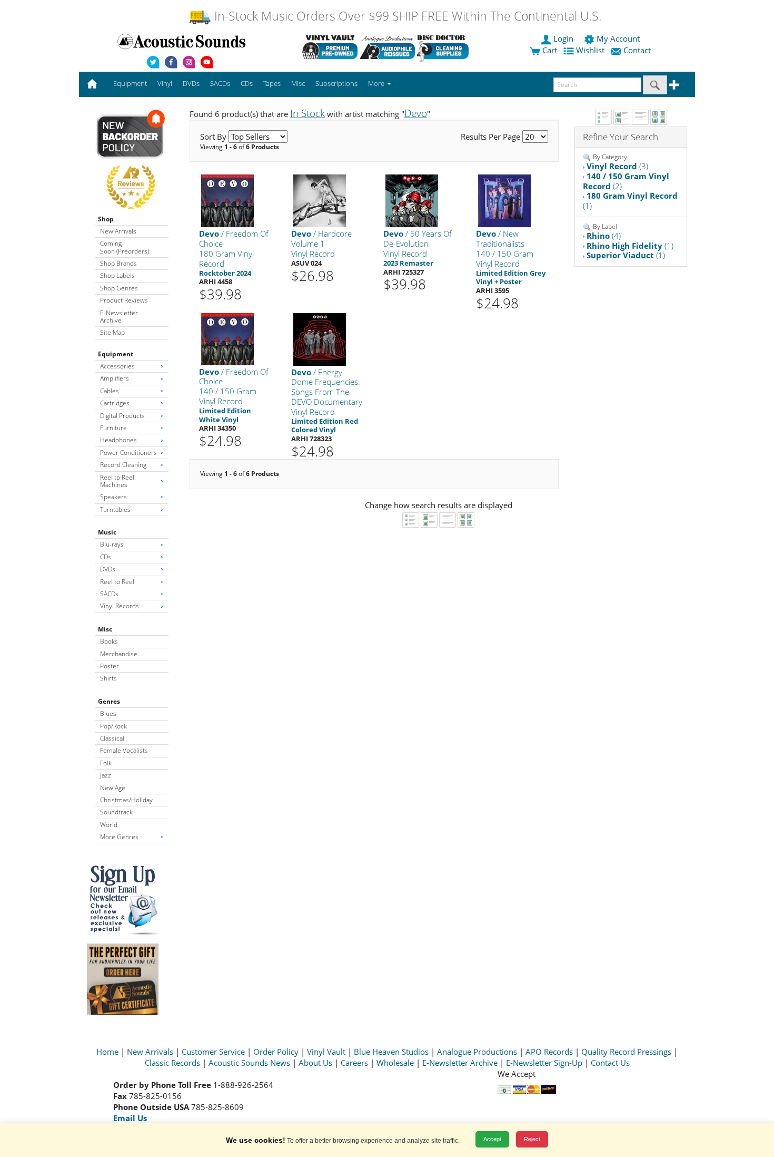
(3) (617, 166)
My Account (618, 38)
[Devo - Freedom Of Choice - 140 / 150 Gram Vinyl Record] (227, 338)
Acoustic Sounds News (249, 1062)
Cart (548, 50)
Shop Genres (119, 288)
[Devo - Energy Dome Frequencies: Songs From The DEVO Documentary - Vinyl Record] (319, 338)
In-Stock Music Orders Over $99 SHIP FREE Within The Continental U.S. (406, 16)
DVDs (107, 569)
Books (109, 641)
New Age (112, 787)
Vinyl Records (119, 605)
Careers (354, 1062)
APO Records (549, 1051)
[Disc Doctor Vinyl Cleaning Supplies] (444, 47)
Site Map (112, 332)
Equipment (115, 353)
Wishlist (590, 50)
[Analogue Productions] (387, 47)
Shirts (108, 678)
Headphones (118, 439)
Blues (108, 713)
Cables (109, 390)
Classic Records (172, 1062)
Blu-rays (112, 544)
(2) (626, 181)
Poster (109, 666)
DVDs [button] (191, 83)
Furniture (113, 427)
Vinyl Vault (326, 1051)
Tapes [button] (272, 83)
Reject (532, 1139)
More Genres (119, 836)
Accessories (117, 366)
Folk (106, 763)
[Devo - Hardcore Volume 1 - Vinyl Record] (319, 200)
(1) (630, 200)
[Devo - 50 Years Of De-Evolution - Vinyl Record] (411, 200)
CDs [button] (247, 83)
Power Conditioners (128, 452)
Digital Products (122, 415)
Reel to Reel (117, 581)
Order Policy (276, 1051)
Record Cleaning (123, 464)
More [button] (377, 83)
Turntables (115, 509)
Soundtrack (116, 812)
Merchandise (118, 653)
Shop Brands (118, 263)
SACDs (109, 593)
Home (107, 1051)
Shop (106, 219)
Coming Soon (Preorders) (124, 247)
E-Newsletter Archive (119, 316)
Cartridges (115, 402)
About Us (315, 1062)
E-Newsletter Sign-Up (544, 1062)
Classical (112, 738)
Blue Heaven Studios (391, 1051)
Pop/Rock (113, 726)
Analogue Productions (477, 1051)
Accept (492, 1139)
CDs (105, 556)
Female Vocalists (124, 750)
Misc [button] (298, 83)
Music (107, 532)
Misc (105, 629)
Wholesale (395, 1062)
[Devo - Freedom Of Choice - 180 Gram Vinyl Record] (227, 200)
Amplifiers (114, 378)
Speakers (113, 496)
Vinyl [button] (164, 83)
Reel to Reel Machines (117, 481)
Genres (109, 701)
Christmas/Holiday (126, 799)
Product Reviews (124, 300)
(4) (604, 235)
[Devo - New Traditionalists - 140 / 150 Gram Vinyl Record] (504, 200)
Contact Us (610, 1062)
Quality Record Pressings (626, 1051)
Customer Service (213, 1051)
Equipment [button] (130, 83)
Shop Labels (117, 275)
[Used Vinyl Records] (330, 47)
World (108, 824)
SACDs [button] (220, 83)
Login (563, 38)
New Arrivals (118, 231)
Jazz (105, 775)
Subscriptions (336, 83)
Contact (637, 50)
